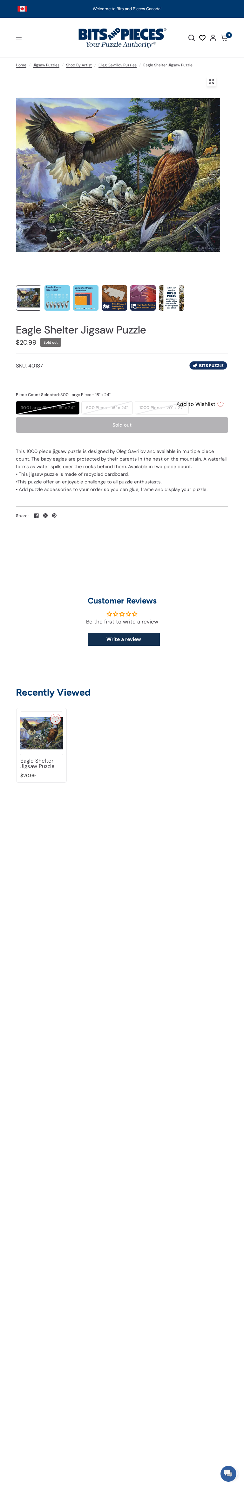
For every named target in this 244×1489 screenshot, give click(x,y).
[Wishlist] (202, 38)
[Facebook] (36, 515)
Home (21, 65)
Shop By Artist (79, 65)
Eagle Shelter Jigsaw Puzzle (37, 763)
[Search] (191, 37)
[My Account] (213, 37)
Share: (22, 516)
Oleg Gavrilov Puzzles (117, 65)
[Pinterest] (54, 515)
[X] (45, 515)
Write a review (123, 639)
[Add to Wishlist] (55, 719)
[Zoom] (211, 81)
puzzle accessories (50, 489)
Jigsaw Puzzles (46, 65)
